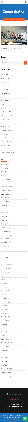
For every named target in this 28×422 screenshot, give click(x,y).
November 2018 (5, 372)
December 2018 (5, 369)
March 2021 (4, 309)
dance (2, 86)
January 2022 (4, 294)
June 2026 (4, 168)
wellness (3, 149)
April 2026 (4, 172)
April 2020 (4, 331)
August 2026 (4, 164)
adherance (4, 82)
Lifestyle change (5, 115)
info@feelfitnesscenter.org (15, 406)
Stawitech (14, 419)
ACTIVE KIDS (4, 78)
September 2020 (5, 317)
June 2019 (4, 354)
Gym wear (4, 108)
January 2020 (4, 335)
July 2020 (3, 324)
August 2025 (4, 201)
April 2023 (4, 287)
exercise (3, 89)
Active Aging (4, 74)
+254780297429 (15, 404)
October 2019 (5, 339)
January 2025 (4, 227)
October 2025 (5, 194)
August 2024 (4, 246)
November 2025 (5, 190)
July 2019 (3, 350)
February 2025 (5, 224)
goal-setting (4, 100)
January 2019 (4, 365)
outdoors (3, 126)
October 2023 (5, 268)
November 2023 (5, 264)
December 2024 (5, 231)
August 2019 (4, 346)
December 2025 (5, 186)
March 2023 (4, 291)
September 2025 (5, 198)
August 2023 (4, 272)
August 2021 (4, 302)
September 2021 (5, 298)
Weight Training (5, 141)
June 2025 (4, 209)
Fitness (3, 97)
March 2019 (4, 361)
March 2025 (4, 220)
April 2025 (4, 216)
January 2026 (4, 183)
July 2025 (3, 205)
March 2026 (4, 175)
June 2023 (4, 279)
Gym (2, 104)
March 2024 (4, 257)
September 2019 (5, 343)
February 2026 (5, 179)
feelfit (19, 48)
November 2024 (5, 235)
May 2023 (4, 283)
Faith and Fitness (5, 93)
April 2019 (4, 357)
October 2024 (5, 238)
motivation (4, 119)
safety (3, 138)
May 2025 (4, 212)
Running (3, 134)
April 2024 (4, 253)
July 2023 (3, 276)
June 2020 (4, 328)
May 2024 (4, 250)
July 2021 (3, 305)
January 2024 (4, 261)
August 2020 (4, 320)
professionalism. (5, 130)
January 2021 (4, 313)
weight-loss (4, 145)
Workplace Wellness (6, 152)
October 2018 (5, 376)
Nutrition (3, 123)
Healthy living (4, 112)
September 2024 (5, 242)
